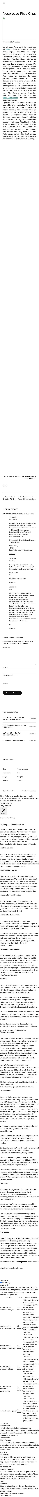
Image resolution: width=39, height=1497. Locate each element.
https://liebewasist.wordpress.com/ (20, 550)
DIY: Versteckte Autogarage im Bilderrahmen (14, 726)
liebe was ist (13, 519)
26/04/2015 (12, 587)
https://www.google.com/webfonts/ (13, 1048)
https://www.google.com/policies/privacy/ (19, 1087)
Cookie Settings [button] (6, 803)
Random (17, 42)
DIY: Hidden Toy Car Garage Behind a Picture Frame (13, 718)
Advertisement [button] (5, 1467)
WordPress (33, 791)
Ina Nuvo (12, 561)
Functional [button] (4, 1423)
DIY (5, 485)
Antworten (12, 554)
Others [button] (2, 1481)
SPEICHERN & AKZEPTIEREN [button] (12, 1493)
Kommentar (7, 647)
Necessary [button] (4, 1280)
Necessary (6, 1283)
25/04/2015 (12, 517)
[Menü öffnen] (4, 3)
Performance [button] (5, 1438)
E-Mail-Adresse (8, 675)
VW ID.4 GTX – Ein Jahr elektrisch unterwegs (12, 734)
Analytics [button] (3, 1452)
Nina (11, 42)
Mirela (8, 49)
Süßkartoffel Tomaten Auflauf (13, 741)
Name (5, 667)
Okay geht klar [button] (5, 806)
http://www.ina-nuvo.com (17, 578)
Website (5, 683)
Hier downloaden (10, 98)
